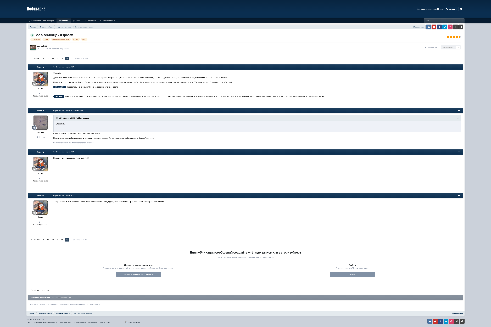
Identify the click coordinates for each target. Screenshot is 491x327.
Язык (28, 322)
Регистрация (451, 9)
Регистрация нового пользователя (138, 274)
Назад (37, 58)
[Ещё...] (458, 66)
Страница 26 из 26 (80, 58)
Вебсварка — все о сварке (42, 21)
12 (41, 93)
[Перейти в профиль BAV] (33, 47)
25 (62, 58)
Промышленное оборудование (85, 322)
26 (67, 58)
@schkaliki (59, 96)
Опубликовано (63, 67)
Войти (352, 274)
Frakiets (40, 67)
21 (43, 58)
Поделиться (431, 47)
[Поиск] (462, 20)
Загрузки (91, 21)
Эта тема (453, 20)
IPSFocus (40, 319)
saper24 (40, 111)
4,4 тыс (41, 137)
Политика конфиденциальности (45, 322)
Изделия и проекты (60, 49)
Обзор (64, 21)
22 (48, 58)
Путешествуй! (104, 322)
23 (53, 58)
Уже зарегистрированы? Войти (430, 9)
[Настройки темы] (462, 9)
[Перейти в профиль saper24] (41, 123)
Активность (108, 21)
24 (58, 58)
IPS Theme (30, 319)
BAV (45, 46)
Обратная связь (65, 322)
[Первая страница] (31, 58)
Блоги (77, 21)
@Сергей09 (59, 87)
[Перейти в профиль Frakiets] (41, 79)
